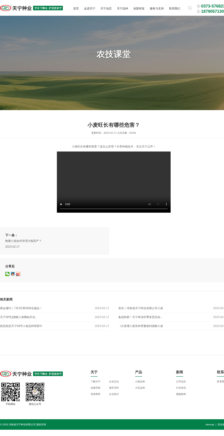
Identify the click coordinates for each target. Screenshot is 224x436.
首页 (76, 8)
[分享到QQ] (13, 274)
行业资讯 (181, 387)
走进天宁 (89, 8)
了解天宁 (95, 381)
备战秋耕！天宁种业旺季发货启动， (140, 317)
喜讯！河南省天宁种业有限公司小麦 (140, 308)
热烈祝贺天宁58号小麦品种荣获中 (21, 326)
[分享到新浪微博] (18, 274)
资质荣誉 (95, 394)
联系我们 (174, 8)
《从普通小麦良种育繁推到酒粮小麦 (140, 326)
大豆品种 (140, 387)
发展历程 (95, 387)
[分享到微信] (7, 274)
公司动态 (181, 381)
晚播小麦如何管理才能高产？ (23, 240)
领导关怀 (114, 387)
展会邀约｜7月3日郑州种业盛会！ (21, 308)
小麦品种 (140, 381)
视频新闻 (181, 394)
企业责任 (114, 394)
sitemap (209, 424)
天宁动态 (106, 8)
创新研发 (139, 8)
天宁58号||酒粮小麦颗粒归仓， (19, 317)
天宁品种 (122, 8)
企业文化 (114, 381)
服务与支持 (157, 8)
